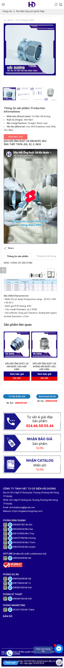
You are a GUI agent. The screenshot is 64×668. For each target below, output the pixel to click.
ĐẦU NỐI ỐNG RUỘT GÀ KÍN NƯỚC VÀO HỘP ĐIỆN (17, 366)
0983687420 (21, 403)
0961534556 (19, 533)
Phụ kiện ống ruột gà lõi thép (30, 11)
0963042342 (19, 542)
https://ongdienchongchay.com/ (27, 511)
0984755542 (19, 547)
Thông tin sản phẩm (17, 256)
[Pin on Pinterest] (30, 248)
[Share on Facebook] (24, 248)
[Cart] (61, 5)
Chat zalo (10, 662)
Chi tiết (17, 378)
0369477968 (19, 538)
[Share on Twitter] (18, 248)
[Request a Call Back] (59, 662)
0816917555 (19, 609)
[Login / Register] (56, 4)
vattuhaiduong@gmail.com (22, 507)
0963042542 (19, 529)
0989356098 (51, 401)
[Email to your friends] (42, 248)
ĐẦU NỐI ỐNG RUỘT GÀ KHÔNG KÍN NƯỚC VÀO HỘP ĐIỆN (44, 366)
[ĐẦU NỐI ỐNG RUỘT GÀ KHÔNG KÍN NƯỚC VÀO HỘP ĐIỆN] (44, 344)
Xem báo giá (15, 137)
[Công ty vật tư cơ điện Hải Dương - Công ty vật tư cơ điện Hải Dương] (32, 4)
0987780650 (19, 583)
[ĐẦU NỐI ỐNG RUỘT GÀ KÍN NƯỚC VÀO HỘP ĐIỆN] (17, 344)
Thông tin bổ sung (46, 256)
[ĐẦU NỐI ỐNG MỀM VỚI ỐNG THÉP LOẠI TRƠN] (30, 49)
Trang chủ (7, 11)
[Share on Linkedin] (36, 248)
